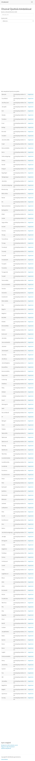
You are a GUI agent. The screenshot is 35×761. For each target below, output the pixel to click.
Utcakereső (4, 2)
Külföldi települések (6, 748)
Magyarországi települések (8, 746)
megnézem (30, 94)
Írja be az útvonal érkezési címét (9, 12)
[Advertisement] (17, 44)
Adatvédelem (4, 759)
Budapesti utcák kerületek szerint (9, 745)
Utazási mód (4, 18)
